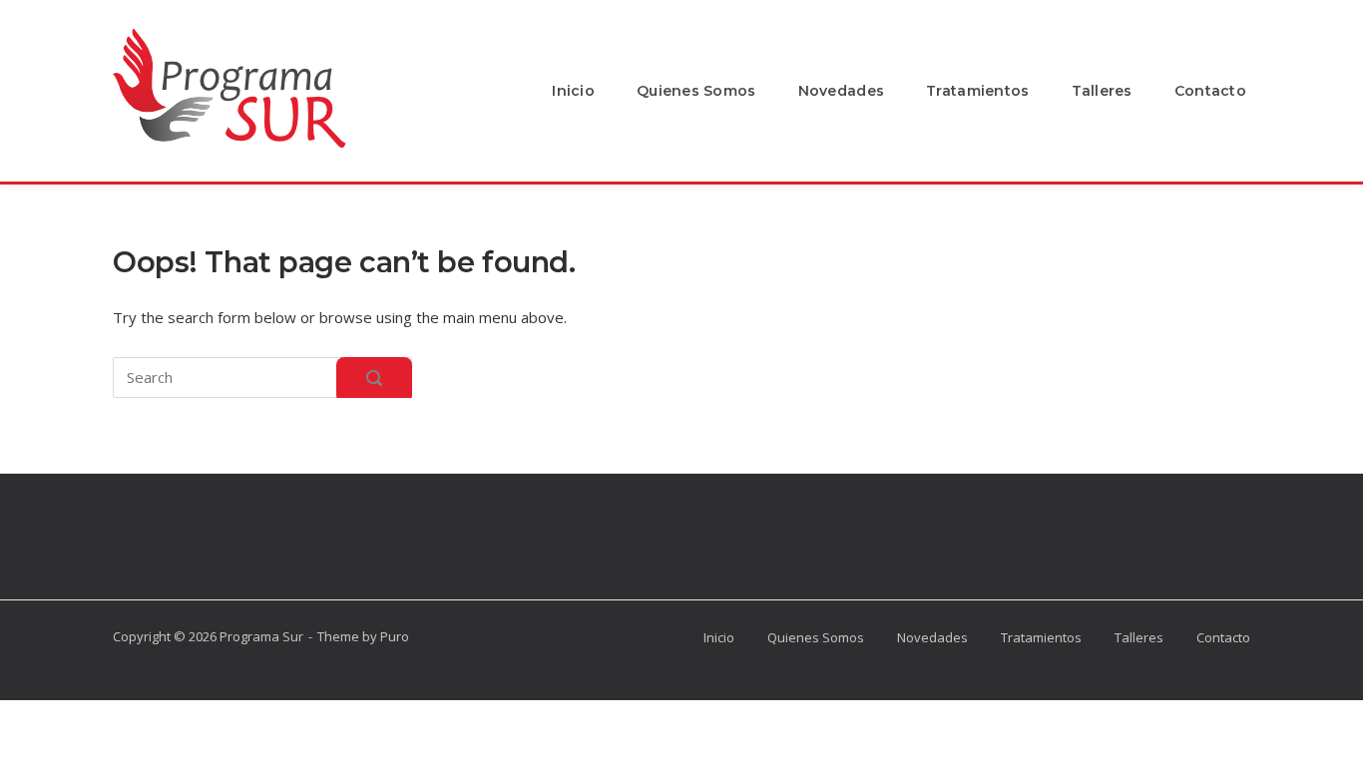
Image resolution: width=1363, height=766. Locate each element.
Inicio (573, 91)
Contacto (1210, 91)
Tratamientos (977, 91)
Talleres (1102, 91)
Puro (394, 636)
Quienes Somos (696, 91)
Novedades (841, 91)
